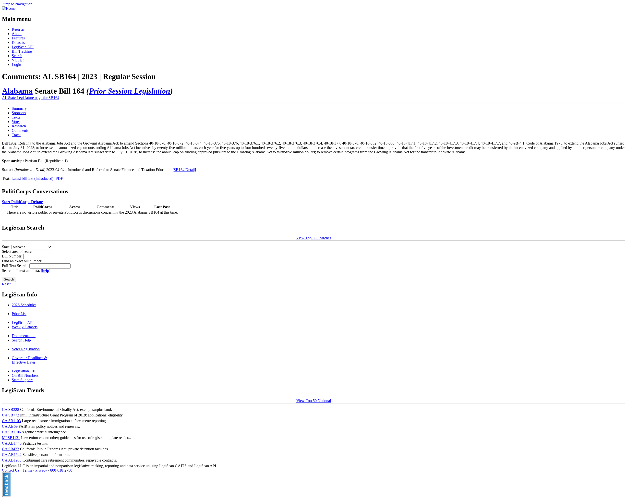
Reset (6, 284)
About (17, 34)
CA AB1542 (12, 454)
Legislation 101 (24, 371)
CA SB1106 (11, 432)
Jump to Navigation (17, 4)
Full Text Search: (15, 266)
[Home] (8, 8)
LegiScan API (23, 47)
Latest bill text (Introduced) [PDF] (38, 178)
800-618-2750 (61, 470)
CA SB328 (10, 409)
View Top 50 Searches (313, 238)
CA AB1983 (12, 460)
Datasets (18, 42)
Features (18, 38)
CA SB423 (10, 449)
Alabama (17, 90)
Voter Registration (26, 349)
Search (17, 56)
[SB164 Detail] (184, 170)
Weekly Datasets (24, 327)
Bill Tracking (22, 51)
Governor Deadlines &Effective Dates (29, 360)
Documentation (24, 336)
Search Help (21, 340)
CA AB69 (10, 426)
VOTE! (18, 60)
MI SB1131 (11, 438)
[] (45, 270)
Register (18, 29)
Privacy (41, 470)
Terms (27, 470)
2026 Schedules (24, 305)
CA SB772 (10, 415)
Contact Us (10, 470)
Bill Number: (12, 256)
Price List (19, 314)
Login (16, 64)
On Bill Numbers (25, 375)
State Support (22, 380)
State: (7, 247)
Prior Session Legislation (129, 90)
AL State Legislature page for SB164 (30, 98)
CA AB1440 (12, 443)
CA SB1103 (11, 421)
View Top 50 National (313, 401)
